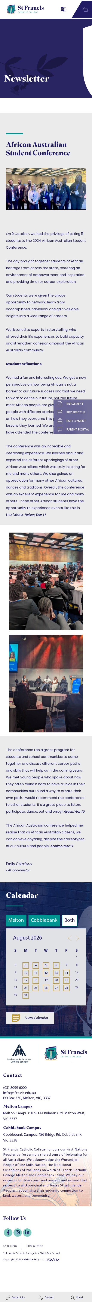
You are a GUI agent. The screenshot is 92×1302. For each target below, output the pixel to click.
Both (69, 920)
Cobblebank (44, 920)
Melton (16, 920)
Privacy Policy (35, 1246)
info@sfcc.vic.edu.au (19, 1093)
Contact (48, 1297)
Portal (79, 1297)
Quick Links (18, 1297)
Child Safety (10, 1246)
